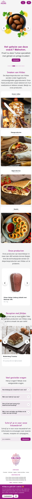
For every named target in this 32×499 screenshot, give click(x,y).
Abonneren (25, 439)
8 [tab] (21, 66)
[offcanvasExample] (29, 2)
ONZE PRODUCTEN (15, 474)
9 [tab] (22, 66)
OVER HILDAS (16, 469)
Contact (27, 472)
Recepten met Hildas (16, 313)
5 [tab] (14, 66)
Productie (5, 472)
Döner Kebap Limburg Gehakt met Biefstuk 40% (16, 477)
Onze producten (16, 250)
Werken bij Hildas (21, 472)
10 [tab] (24, 66)
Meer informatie (16, 282)
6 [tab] (18, 66)
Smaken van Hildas (16, 72)
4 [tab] (13, 66)
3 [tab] (11, 66)
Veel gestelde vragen (16, 377)
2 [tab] (10, 66)
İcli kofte (12, 60)
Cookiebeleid (8, 496)
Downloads (15, 482)
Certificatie (10, 472)
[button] (25, 26)
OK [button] (16, 496)
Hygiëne (15, 472)
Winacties (20, 482)
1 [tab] (8, 66)
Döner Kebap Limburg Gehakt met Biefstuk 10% (16, 480)
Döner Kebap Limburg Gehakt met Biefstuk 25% (16, 478)
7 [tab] (19, 66)
